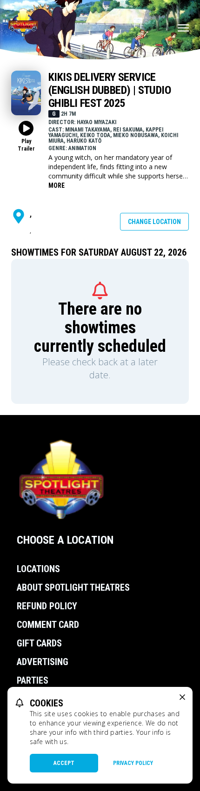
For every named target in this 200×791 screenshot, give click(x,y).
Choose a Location (65, 540)
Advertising (42, 661)
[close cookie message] (182, 697)
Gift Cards (39, 643)
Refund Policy (47, 606)
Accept (63, 763)
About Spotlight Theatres (73, 587)
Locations (38, 568)
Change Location (154, 221)
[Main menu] (183, 28)
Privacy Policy (133, 763)
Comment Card (48, 624)
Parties (32, 680)
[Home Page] (23, 22)
